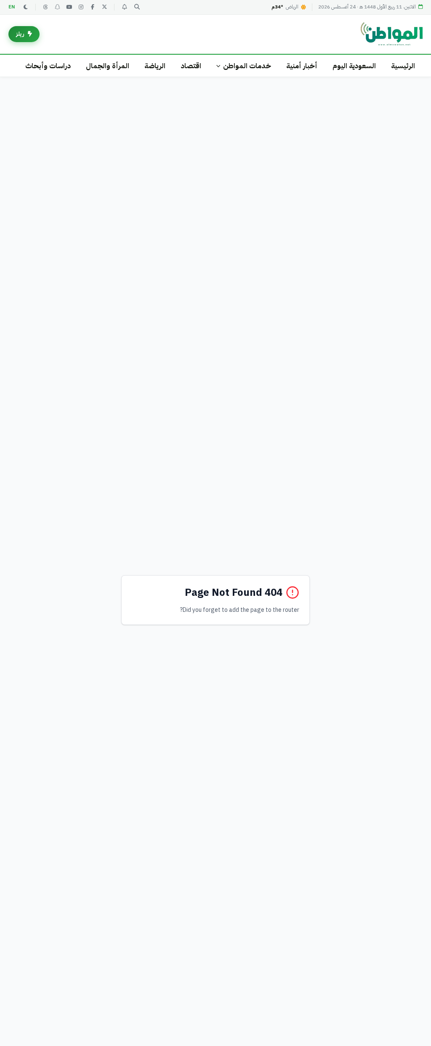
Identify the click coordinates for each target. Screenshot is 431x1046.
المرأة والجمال (107, 66)
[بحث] (136, 7)
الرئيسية (403, 66)
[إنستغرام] (80, 7)
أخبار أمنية (301, 66)
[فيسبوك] (92, 7)
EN (11, 7)
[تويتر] (104, 7)
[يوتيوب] (69, 7)
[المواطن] (392, 34)
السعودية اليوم (354, 66)
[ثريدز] (45, 7)
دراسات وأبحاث (48, 66)
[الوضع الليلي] (25, 7)
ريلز (20, 33)
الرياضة (154, 66)
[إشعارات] (124, 7)
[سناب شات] (57, 7)
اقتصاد (191, 66)
